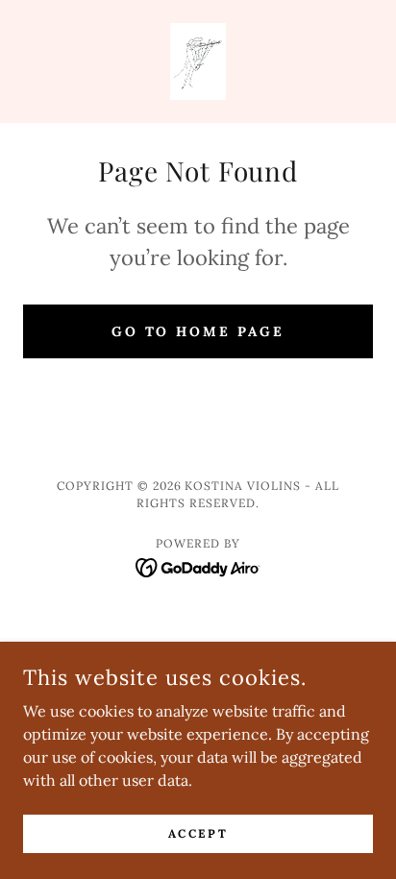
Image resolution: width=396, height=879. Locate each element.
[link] (198, 61)
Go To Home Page (198, 331)
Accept (198, 833)
